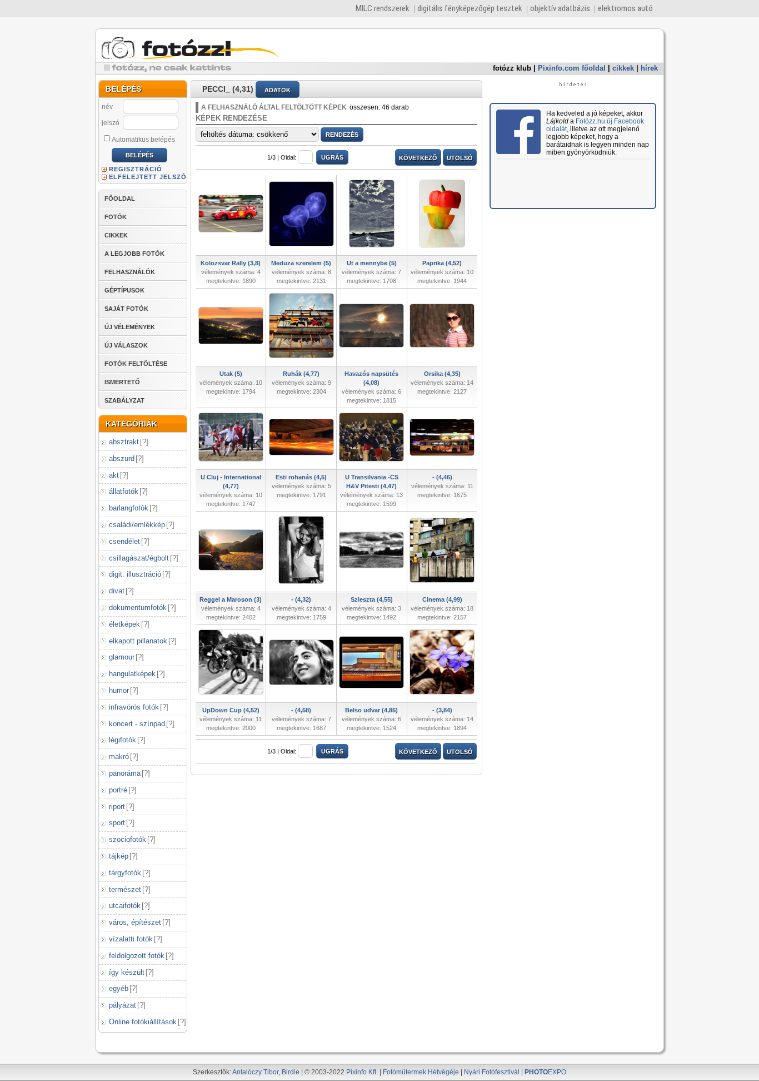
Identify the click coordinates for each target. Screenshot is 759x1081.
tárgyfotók (125, 873)
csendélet (124, 541)
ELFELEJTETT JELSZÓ (148, 176)
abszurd (121, 458)
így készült (126, 972)
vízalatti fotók (131, 939)
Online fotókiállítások (143, 1022)
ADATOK (277, 90)
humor (119, 690)
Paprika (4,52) (442, 263)
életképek (124, 624)
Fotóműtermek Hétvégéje (421, 1072)
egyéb (118, 988)
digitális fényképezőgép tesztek (469, 8)
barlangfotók (128, 508)
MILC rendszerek (383, 8)
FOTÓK (115, 217)
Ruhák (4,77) (301, 373)
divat (116, 591)
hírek (649, 68)
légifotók (122, 740)
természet (125, 889)
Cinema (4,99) (442, 599)
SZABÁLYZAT (124, 400)
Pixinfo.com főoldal (572, 68)
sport (117, 823)
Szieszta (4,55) (372, 599)
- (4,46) (442, 477)
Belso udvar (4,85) (371, 710)
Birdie (290, 1072)
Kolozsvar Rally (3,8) (231, 263)
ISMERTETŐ (122, 382)
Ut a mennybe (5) (372, 263)
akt (114, 475)
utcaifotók (125, 905)
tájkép (118, 856)
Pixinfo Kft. (362, 1072)
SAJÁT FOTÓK (126, 308)
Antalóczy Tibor (255, 1072)
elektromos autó (625, 8)
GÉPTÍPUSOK (124, 290)
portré (118, 790)
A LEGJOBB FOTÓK (134, 253)
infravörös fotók (134, 707)
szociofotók (127, 839)
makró (119, 756)
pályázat (122, 1005)
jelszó (110, 123)
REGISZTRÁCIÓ (135, 169)
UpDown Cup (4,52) (230, 710)
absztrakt (124, 442)
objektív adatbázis (560, 8)
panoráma (125, 773)
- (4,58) (301, 710)
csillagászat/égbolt (139, 558)
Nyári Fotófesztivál (492, 1072)
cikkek (623, 68)
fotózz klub (512, 68)
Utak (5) (230, 373)
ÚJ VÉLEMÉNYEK (129, 327)
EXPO (545, 1072)
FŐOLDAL (119, 198)
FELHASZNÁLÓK (129, 272)
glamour (121, 657)
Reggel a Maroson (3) (230, 599)
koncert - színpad (137, 724)
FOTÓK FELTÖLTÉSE (135, 363)
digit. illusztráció (135, 574)
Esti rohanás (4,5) (301, 477)
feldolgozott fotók (136, 955)
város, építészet (135, 922)
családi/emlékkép (137, 524)
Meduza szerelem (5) (301, 263)
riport (117, 806)
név (107, 107)
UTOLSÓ (460, 158)
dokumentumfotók (138, 607)
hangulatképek (132, 674)
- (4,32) (301, 599)
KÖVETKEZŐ (418, 158)
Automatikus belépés (143, 139)
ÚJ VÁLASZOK (126, 345)
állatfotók (123, 491)
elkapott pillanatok (138, 641)
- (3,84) (442, 710)
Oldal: (288, 157)
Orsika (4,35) (442, 373)
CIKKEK (116, 235)
